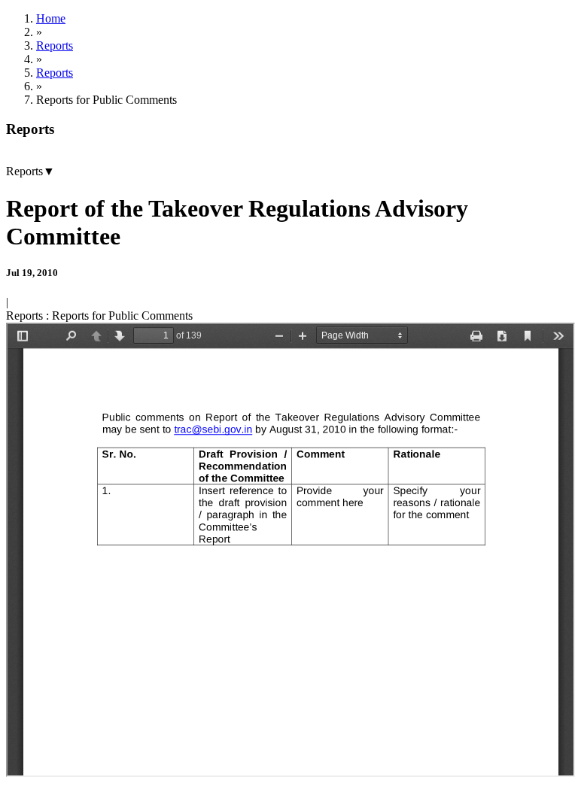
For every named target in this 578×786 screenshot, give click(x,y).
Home (50, 18)
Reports (54, 45)
